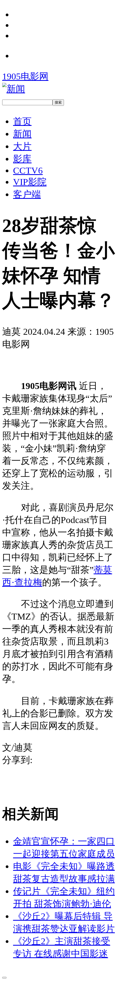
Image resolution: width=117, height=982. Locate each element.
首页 (22, 121)
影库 (22, 159)
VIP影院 (30, 182)
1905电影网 (25, 76)
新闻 (22, 134)
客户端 (27, 194)
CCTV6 (28, 170)
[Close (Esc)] (4, 977)
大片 (22, 146)
